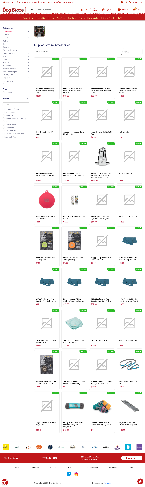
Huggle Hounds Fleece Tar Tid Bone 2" (74, 174)
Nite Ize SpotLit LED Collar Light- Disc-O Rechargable (100, 217)
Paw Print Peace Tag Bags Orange (73, 259)
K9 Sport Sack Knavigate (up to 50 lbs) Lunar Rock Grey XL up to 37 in (101, 175)
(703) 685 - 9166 (137, 2)
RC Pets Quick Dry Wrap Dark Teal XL (101, 300)
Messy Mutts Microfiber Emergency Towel (101, 424)
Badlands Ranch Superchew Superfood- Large (101, 91)
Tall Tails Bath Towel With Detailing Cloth (74, 341)
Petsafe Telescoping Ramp (127, 424)
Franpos (107, 483)
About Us (61, 18)
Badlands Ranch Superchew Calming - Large (45, 91)
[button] (4, 482)
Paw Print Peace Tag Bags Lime (45, 259)
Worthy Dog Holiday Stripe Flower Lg (74, 382)
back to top (133, 458)
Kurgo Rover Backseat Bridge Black (46, 424)
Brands (41, 18)
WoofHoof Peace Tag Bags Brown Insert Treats (46, 382)
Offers (82, 18)
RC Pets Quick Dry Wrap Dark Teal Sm (73, 300)
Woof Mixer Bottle (128, 340)
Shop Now (28, 18)
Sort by (125, 49)
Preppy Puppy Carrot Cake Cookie (101, 259)
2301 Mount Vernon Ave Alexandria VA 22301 (32, 2)
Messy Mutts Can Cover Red (45, 217)
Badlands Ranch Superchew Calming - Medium (72, 91)
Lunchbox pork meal (125, 173)
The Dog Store (9, 2)
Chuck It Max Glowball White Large (45, 133)
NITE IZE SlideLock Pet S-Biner (74, 217)
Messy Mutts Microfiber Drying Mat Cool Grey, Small (73, 425)
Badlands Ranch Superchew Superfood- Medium (128, 91)
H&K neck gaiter (124, 132)
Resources (107, 18)
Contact (118, 18)
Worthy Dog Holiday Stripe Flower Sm (101, 382)
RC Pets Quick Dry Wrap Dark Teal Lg (128, 259)
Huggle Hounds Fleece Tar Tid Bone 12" (45, 175)
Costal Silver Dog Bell (73, 133)
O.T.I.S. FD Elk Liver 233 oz (129, 217)
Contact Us (15, 467)
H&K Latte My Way (101, 133)
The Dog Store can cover (99, 340)
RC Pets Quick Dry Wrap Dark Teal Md (46, 300)
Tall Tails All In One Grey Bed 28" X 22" (46, 341)
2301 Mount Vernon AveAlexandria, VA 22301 (90, 458)
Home (52, 18)
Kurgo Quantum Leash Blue (128, 382)
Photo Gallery (93, 18)
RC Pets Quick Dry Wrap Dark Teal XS (128, 300)
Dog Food (72, 18)
